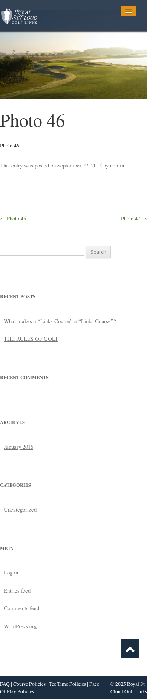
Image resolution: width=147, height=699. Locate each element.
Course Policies (29, 684)
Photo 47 (134, 218)
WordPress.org (20, 626)
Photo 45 (13, 218)
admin (117, 165)
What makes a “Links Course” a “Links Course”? (60, 321)
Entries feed (17, 590)
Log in (11, 572)
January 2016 (18, 446)
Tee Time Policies (67, 684)
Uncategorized (20, 509)
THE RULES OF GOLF (31, 338)
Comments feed (21, 608)
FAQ (5, 684)
